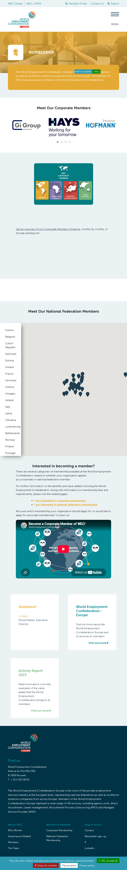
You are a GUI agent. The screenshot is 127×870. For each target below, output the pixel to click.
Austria (9, 330)
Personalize (69, 865)
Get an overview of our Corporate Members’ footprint (48, 229)
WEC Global (15, 3)
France (9, 373)
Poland (9, 446)
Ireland (9, 400)
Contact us (97, 3)
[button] (58, 142)
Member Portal (78, 3)
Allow (96, 71)
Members (13, 842)
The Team (13, 848)
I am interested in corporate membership (60, 500)
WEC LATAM (33, 3)
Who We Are (15, 830)
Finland (9, 367)
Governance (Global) (19, 836)
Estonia (9, 360)
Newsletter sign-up (95, 836)
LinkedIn (89, 848)
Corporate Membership (59, 830)
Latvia (8, 413)
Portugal (10, 453)
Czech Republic (10, 345)
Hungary (10, 393)
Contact (89, 830)
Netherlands (10, 433)
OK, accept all (109, 860)
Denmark (10, 353)
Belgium (10, 336)
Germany (10, 380)
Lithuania (10, 420)
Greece (9, 386)
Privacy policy (86, 865)
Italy (7, 406)
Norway (10, 439)
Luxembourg (10, 426)
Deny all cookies (47, 865)
